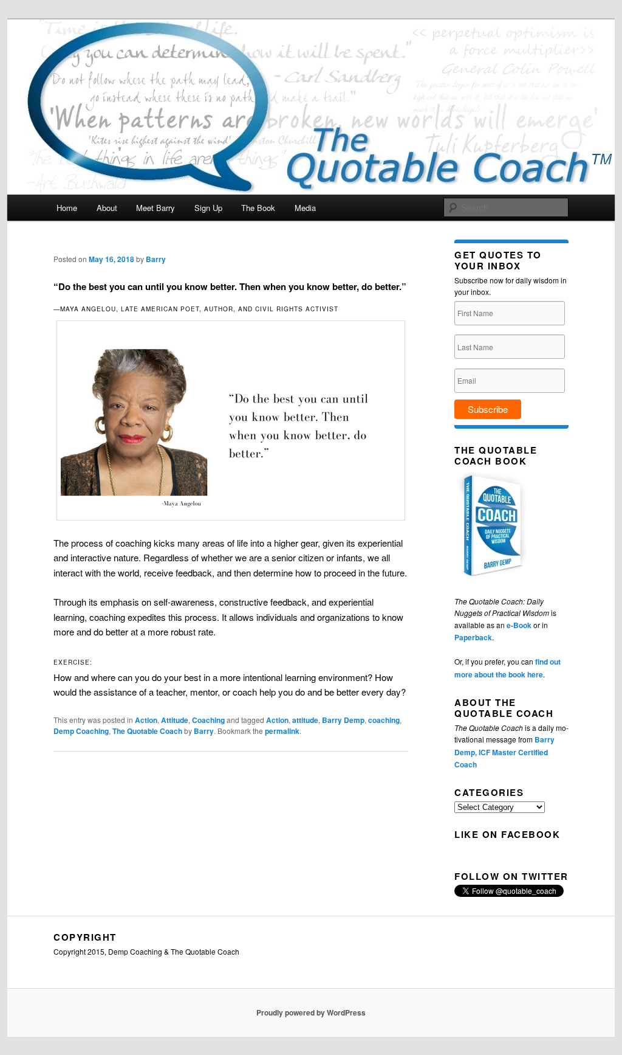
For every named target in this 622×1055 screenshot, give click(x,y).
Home (66, 207)
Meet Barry (155, 207)
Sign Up (208, 207)
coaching (384, 719)
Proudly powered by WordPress (311, 1012)
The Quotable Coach (147, 730)
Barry (156, 259)
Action (146, 719)
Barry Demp (343, 719)
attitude (305, 719)
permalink (282, 730)
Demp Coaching (81, 730)
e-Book (519, 625)
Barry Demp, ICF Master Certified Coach (504, 752)
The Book (258, 207)
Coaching (208, 719)
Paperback (473, 637)
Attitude (174, 719)
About (107, 207)
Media (305, 207)
